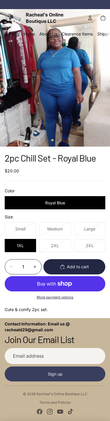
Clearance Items (77, 33)
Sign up (55, 373)
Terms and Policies (55, 402)
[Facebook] (39, 411)
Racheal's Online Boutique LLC (61, 394)
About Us (48, 33)
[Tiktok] (70, 411)
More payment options (55, 297)
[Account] (90, 17)
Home (29, 33)
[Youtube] (60, 411)
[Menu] (6, 18)
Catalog (11, 33)
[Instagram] (49, 411)
